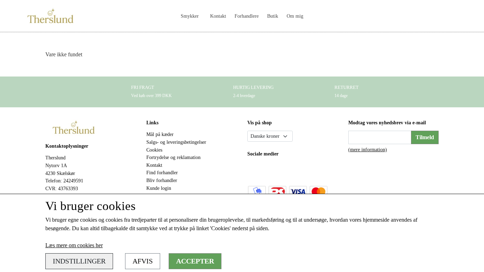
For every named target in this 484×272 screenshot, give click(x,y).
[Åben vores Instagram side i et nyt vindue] (269, 170)
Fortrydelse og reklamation (173, 157)
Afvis (143, 261)
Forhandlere (247, 16)
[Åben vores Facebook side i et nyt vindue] (253, 170)
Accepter (195, 261)
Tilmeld (425, 137)
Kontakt (218, 16)
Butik (272, 16)
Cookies (154, 150)
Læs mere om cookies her (74, 245)
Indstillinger (79, 261)
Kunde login (158, 188)
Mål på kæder (160, 134)
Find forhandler (162, 172)
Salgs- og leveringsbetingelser (176, 142)
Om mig (295, 16)
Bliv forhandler (161, 180)
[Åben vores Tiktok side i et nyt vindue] (283, 170)
